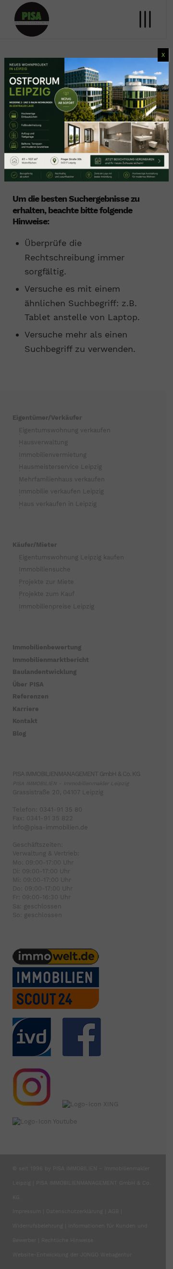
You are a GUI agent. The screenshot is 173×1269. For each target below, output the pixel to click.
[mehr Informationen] (86, 119)
